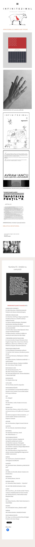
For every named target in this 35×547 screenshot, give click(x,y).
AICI (26, 305)
